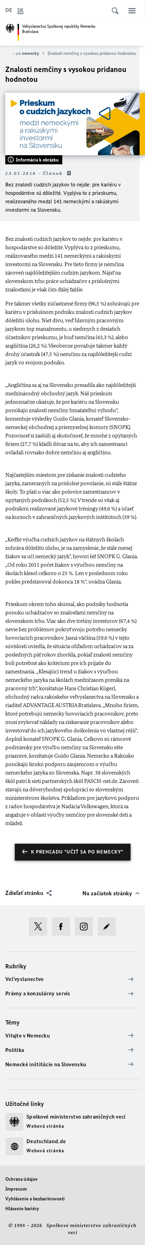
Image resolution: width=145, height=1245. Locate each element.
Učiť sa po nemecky (20, 53)
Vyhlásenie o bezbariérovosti (35, 1199)
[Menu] (132, 10)
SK (20, 10)
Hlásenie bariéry (22, 1209)
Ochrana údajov (21, 1179)
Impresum (16, 1189)
